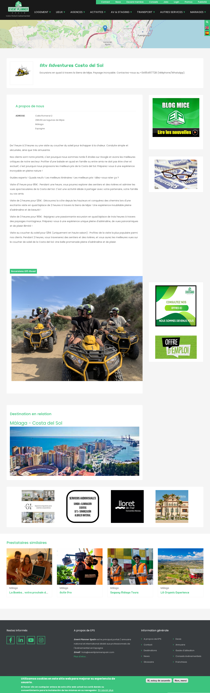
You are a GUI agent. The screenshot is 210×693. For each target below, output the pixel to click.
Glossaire (149, 661)
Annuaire (180, 644)
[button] (105, 28)
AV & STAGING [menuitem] (118, 12)
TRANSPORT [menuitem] (143, 12)
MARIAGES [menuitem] (195, 12)
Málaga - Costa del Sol (36, 423)
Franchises (181, 661)
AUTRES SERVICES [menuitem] (170, 12)
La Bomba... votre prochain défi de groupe (36, 592)
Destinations (150, 650)
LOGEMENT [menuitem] (40, 12)
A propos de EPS (152, 639)
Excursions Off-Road (23, 271)
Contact (105, 1)
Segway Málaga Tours (124, 592)
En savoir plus (105, 690)
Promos (188, 1)
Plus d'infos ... (81, 656)
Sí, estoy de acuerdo (158, 680)
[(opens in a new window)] (38, 522)
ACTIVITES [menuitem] (95, 12)
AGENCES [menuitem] (75, 12)
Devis (178, 639)
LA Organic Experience (175, 592)
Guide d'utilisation (185, 650)
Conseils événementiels (188, 656)
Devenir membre (135, 1)
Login (176, 1)
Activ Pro (66, 592)
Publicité (202, 1)
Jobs (166, 1)
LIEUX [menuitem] (58, 12)
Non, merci (181, 680)
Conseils (153, 1)
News (118, 1)
